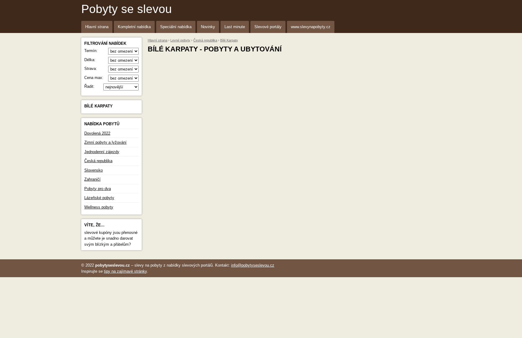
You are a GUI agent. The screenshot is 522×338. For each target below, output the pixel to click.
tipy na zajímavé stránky (125, 271)
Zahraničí (92, 179)
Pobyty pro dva (97, 188)
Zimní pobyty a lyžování (105, 142)
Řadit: (89, 86)
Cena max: (93, 77)
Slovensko (93, 170)
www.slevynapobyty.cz (310, 27)
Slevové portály (268, 27)
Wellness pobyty (98, 207)
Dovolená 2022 (97, 133)
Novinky (208, 27)
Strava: (90, 68)
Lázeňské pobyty (99, 197)
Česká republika (98, 161)
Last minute (234, 27)
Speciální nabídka (176, 27)
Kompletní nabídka (134, 27)
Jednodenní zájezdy (101, 151)
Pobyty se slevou (126, 8)
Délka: (89, 59)
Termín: (91, 50)
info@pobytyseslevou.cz (252, 265)
